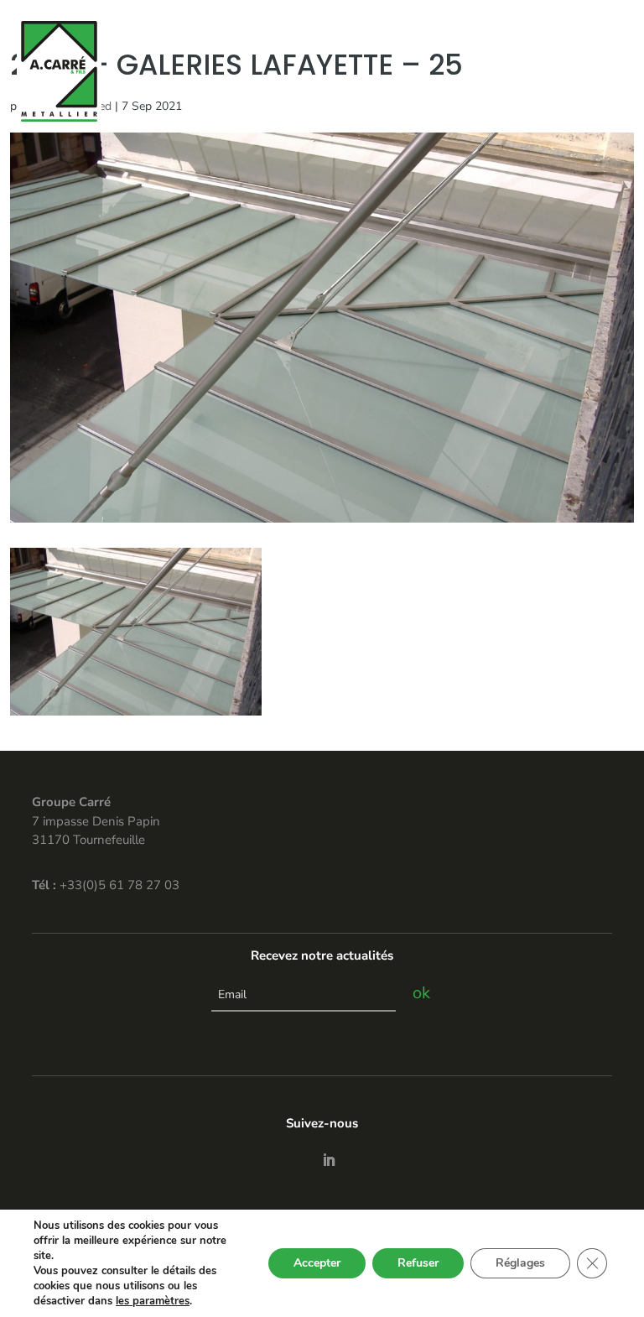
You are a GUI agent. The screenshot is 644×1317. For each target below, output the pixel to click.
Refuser (418, 1263)
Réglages (520, 1263)
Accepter (316, 1263)
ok (421, 992)
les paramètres (153, 1301)
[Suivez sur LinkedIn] (328, 1160)
